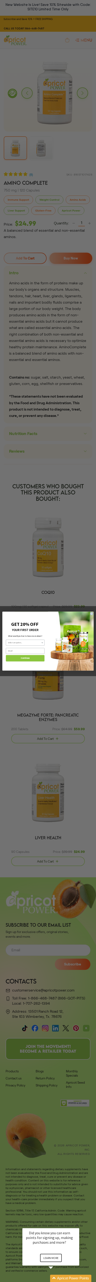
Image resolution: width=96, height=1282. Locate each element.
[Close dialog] (91, 613)
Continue (25, 658)
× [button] (77, 1225)
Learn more (50, 1258)
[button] (56, 1278)
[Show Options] (42, 642)
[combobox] (24, 642)
